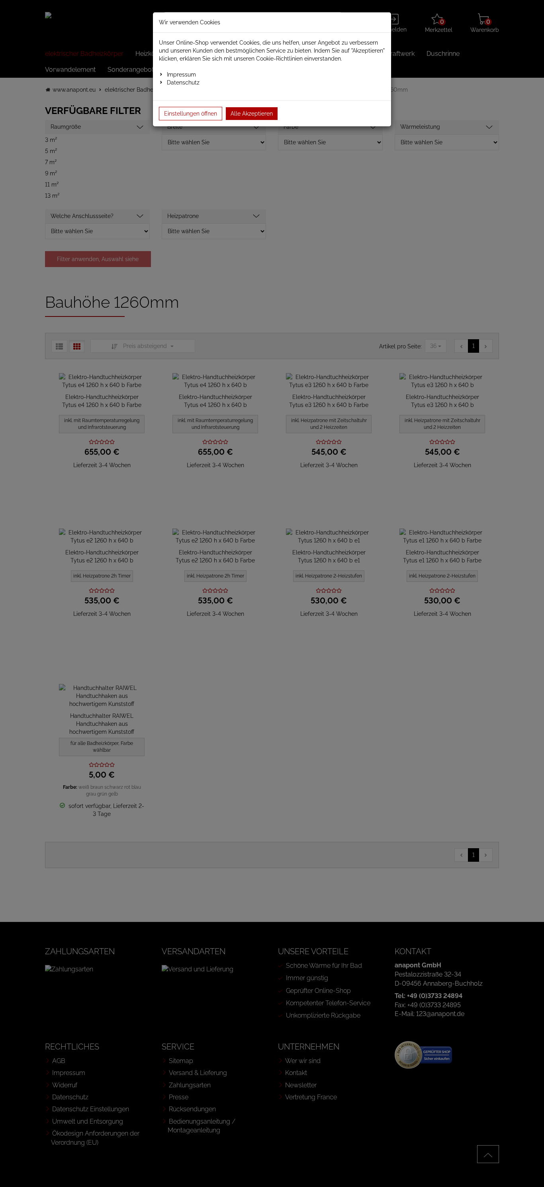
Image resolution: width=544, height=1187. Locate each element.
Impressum (181, 74)
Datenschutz (183, 82)
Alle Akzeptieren (252, 113)
